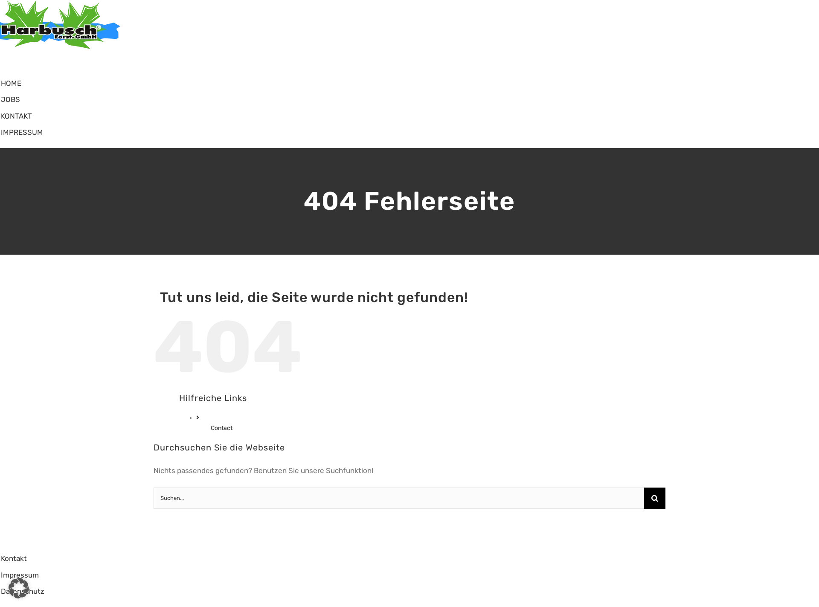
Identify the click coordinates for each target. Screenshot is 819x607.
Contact (221, 428)
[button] (19, 588)
